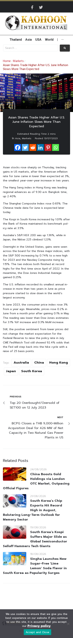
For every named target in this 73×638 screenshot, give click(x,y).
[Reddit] (32, 147)
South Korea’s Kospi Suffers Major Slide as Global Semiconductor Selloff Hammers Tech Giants (35, 539)
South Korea (31, 371)
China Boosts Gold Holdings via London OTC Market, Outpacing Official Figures (36, 481)
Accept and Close (37, 632)
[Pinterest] (48, 147)
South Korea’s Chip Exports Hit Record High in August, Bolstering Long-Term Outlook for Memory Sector (32, 510)
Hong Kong (58, 362)
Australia (21, 362)
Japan (11, 371)
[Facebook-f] (32, 7)
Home (7, 61)
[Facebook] (17, 147)
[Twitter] (41, 7)
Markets (18, 61)
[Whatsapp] (55, 147)
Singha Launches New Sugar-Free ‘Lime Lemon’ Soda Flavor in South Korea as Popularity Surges (35, 565)
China (39, 362)
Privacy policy (39, 626)
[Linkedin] (40, 147)
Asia (17, 138)
